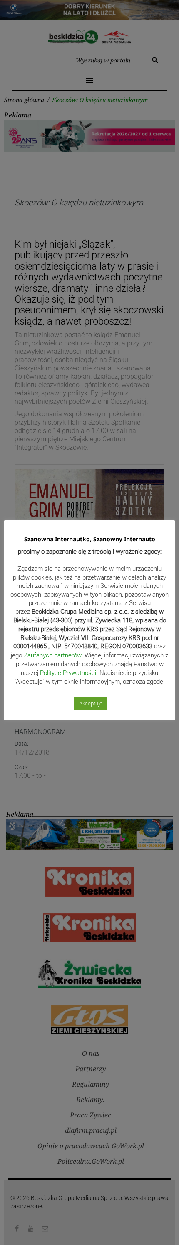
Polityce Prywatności (68, 673)
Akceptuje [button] (90, 703)
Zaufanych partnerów (52, 655)
